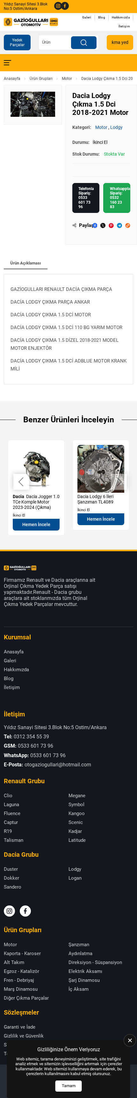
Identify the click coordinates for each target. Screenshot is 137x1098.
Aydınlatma (80, 953)
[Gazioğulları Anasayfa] (31, 22)
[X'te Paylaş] (102, 225)
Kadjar (75, 831)
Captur (11, 822)
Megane (76, 796)
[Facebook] (63, 6)
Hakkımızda (121, 17)
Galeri (86, 17)
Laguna (11, 804)
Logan (75, 878)
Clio (8, 796)
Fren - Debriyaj (19, 980)
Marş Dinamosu (21, 989)
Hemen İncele (36, 524)
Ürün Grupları (41, 78)
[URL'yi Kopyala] (127, 225)
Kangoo (76, 813)
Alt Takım (14, 962)
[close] (130, 1040)
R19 (8, 831)
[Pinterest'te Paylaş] (111, 225)
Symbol (76, 804)
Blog (101, 17)
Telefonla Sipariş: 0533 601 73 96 (86, 198)
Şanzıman (78, 944)
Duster (11, 869)
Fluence (12, 813)
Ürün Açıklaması (25, 263)
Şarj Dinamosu (84, 980)
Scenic (75, 822)
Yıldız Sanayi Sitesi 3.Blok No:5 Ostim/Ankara (25, 6)
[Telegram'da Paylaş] (119, 225)
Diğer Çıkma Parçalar (26, 998)
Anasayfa (12, 78)
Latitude (77, 840)
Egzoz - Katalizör (21, 971)
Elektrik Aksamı (85, 971)
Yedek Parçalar (17, 42)
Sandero (12, 887)
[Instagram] (56, 6)
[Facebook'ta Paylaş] (94, 225)
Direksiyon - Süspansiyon (95, 962)
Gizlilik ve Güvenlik (24, 1036)
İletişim (124, 26)
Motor (67, 78)
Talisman (13, 840)
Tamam (69, 1085)
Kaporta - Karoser (22, 953)
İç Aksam (78, 989)
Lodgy (116, 127)
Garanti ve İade (19, 1027)
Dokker (11, 878)
